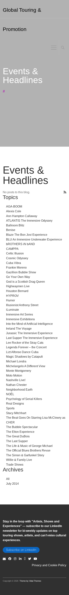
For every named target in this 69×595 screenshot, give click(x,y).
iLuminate (12, 309)
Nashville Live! (15, 380)
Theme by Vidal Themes (30, 581)
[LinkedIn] (20, 558)
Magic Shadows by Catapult (24, 356)
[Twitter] (29, 558)
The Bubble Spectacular (22, 427)
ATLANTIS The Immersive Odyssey (29, 220)
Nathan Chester (16, 384)
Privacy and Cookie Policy (49, 565)
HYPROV (12, 295)
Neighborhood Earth (19, 389)
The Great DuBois (18, 436)
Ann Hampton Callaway (21, 216)
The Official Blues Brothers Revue (28, 450)
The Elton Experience (20, 431)
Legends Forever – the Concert (26, 347)
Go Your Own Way (18, 276)
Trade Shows (14, 464)
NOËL (10, 394)
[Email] (4, 558)
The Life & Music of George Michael (29, 445)
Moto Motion (14, 375)
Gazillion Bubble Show (21, 272)
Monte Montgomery (18, 370)
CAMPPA (12, 248)
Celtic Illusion (15, 253)
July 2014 (12, 483)
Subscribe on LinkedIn (21, 550)
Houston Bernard (17, 291)
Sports (10, 408)
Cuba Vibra (13, 263)
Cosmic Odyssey (17, 258)
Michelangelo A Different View (25, 366)
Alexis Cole (13, 211)
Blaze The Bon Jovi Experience (26, 234)
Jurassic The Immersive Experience (29, 333)
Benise (10, 230)
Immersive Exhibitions (20, 319)
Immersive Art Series (19, 314)
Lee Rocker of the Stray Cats (24, 342)
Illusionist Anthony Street (22, 305)
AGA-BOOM (14, 206)
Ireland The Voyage (19, 328)
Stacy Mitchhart (16, 413)
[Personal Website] (25, 558)
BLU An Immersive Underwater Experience (34, 239)
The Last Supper (17, 441)
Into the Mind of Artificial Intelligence (29, 323)
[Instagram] (15, 558)
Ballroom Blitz (15, 225)
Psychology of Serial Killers (24, 399)
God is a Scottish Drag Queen (25, 281)
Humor (10, 300)
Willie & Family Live (19, 459)
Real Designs (15, 403)
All (8, 478)
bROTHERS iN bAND (20, 244)
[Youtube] (35, 558)
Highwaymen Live (18, 286)
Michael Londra (16, 361)
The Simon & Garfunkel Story (25, 455)
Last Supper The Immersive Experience (32, 337)
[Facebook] (9, 558)
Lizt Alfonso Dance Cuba (22, 352)
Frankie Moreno (16, 267)
